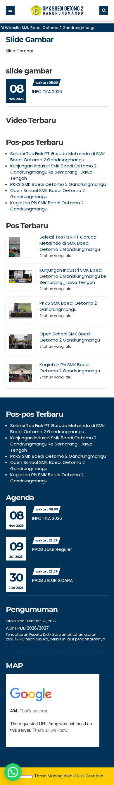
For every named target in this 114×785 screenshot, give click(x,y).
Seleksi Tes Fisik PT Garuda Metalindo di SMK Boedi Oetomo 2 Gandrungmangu (57, 156)
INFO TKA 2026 (47, 91)
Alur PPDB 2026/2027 (27, 628)
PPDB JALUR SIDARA (52, 580)
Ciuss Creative (88, 776)
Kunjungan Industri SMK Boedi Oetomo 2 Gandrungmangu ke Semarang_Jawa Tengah (53, 172)
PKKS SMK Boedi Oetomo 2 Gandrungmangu (58, 184)
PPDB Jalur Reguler (52, 549)
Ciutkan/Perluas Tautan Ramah (22, 777)
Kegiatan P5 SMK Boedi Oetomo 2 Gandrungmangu (47, 206)
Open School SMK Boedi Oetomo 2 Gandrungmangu (69, 337)
